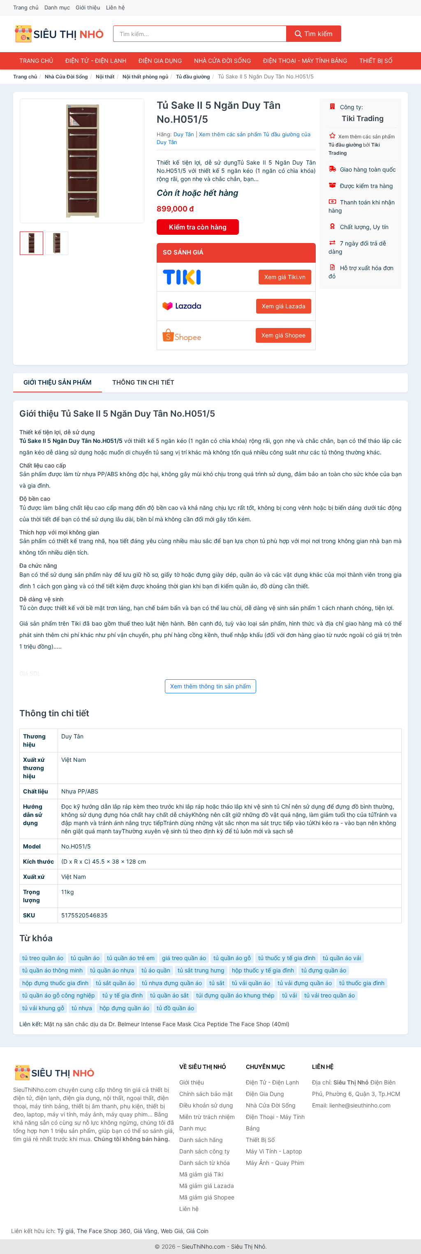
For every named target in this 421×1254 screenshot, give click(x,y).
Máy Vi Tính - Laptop (274, 1151)
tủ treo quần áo (42, 957)
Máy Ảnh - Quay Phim (275, 1162)
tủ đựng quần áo (323, 970)
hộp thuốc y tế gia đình (263, 970)
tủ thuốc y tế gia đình (286, 957)
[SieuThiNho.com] (59, 33)
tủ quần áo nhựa (112, 970)
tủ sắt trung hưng (201, 970)
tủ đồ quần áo (175, 1007)
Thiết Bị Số (376, 60)
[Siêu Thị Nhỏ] (54, 1073)
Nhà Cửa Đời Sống (222, 60)
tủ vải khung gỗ (43, 1007)
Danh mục (57, 7)
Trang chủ (26, 7)
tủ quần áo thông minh (52, 970)
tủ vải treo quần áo (329, 995)
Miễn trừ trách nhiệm (207, 1116)
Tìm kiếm (317, 34)
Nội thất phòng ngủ (145, 76)
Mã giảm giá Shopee (206, 1197)
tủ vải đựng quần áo (305, 982)
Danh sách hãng (201, 1139)
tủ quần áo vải (342, 957)
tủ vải (289, 995)
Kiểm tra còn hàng (198, 227)
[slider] (31, 243)
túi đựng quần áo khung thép (235, 995)
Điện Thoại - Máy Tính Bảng (305, 60)
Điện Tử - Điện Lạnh (95, 60)
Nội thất (105, 76)
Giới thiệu (88, 7)
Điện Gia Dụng (160, 60)
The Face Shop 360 (103, 1230)
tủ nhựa (82, 1007)
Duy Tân (183, 134)
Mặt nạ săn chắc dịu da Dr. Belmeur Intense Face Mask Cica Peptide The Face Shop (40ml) (166, 1023)
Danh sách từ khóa (204, 1162)
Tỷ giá (65, 1230)
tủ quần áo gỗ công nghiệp (58, 995)
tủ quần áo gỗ (232, 957)
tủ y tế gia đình (122, 995)
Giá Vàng (145, 1230)
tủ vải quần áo (251, 982)
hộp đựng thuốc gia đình (55, 982)
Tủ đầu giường (193, 76)
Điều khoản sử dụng (206, 1105)
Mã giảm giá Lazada (206, 1185)
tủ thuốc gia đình (361, 982)
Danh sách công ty (204, 1151)
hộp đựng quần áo (124, 1007)
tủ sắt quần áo (115, 982)
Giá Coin (197, 1230)
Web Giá (172, 1230)
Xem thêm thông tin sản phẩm (210, 686)
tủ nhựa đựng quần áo (172, 982)
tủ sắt (216, 982)
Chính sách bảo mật (206, 1093)
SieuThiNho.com (203, 1246)
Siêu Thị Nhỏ (248, 1246)
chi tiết (143, 382)
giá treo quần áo (184, 957)
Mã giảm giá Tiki (201, 1174)
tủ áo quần (155, 970)
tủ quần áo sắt (169, 995)
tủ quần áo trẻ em (131, 957)
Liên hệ (115, 7)
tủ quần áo (85, 957)
